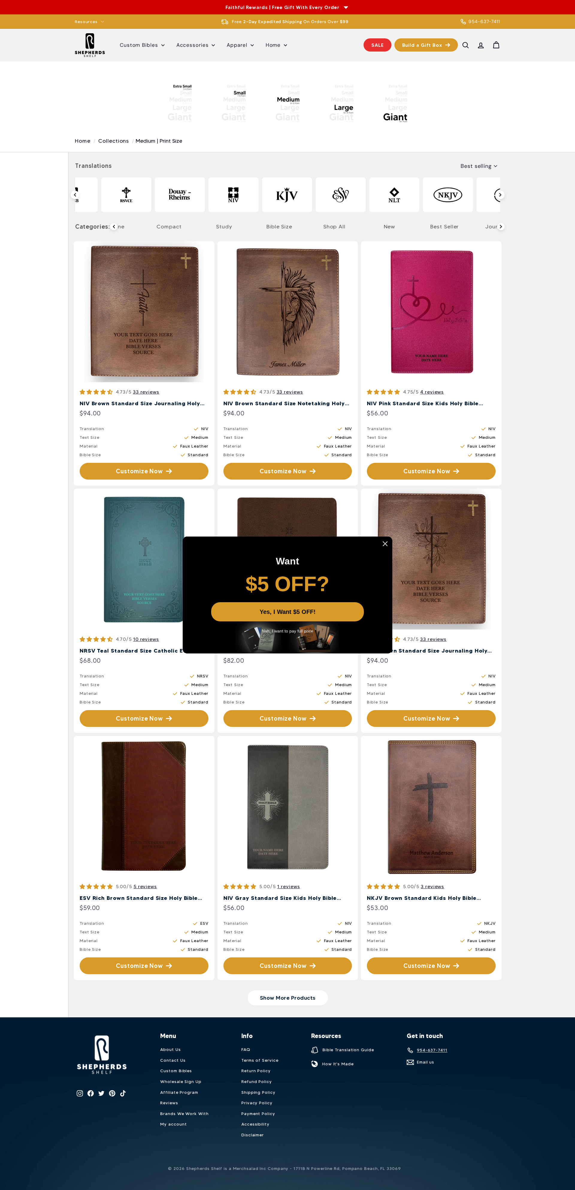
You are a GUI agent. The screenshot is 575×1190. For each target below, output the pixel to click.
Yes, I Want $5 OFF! (288, 611)
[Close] (385, 544)
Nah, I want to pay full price (287, 631)
